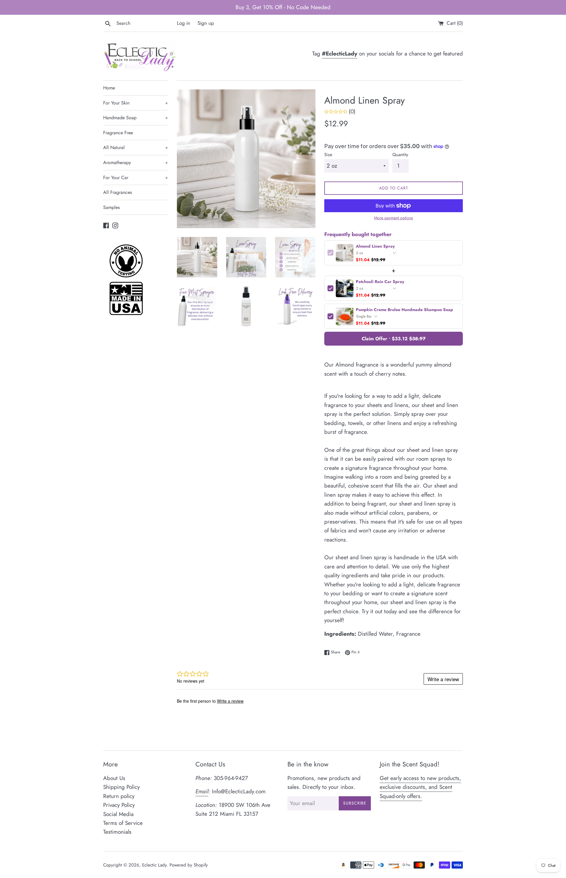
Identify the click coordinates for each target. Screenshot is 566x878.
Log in (183, 23)
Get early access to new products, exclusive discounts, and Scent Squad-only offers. (420, 787)
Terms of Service (123, 823)
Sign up (206, 23)
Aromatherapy (135, 162)
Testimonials (117, 832)
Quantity (400, 154)
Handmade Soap (135, 117)
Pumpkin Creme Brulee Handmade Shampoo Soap (404, 309)
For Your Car (135, 177)
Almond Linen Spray (375, 246)
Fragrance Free (118, 132)
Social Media (118, 814)
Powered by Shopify (189, 865)
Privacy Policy (119, 805)
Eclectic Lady (154, 865)
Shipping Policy (121, 787)
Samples (111, 207)
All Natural (135, 147)
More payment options (393, 218)
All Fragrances (117, 192)
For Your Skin (135, 102)
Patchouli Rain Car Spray (380, 281)
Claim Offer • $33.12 (394, 338)
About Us (114, 778)
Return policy (118, 796)
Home (109, 87)
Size (328, 154)
